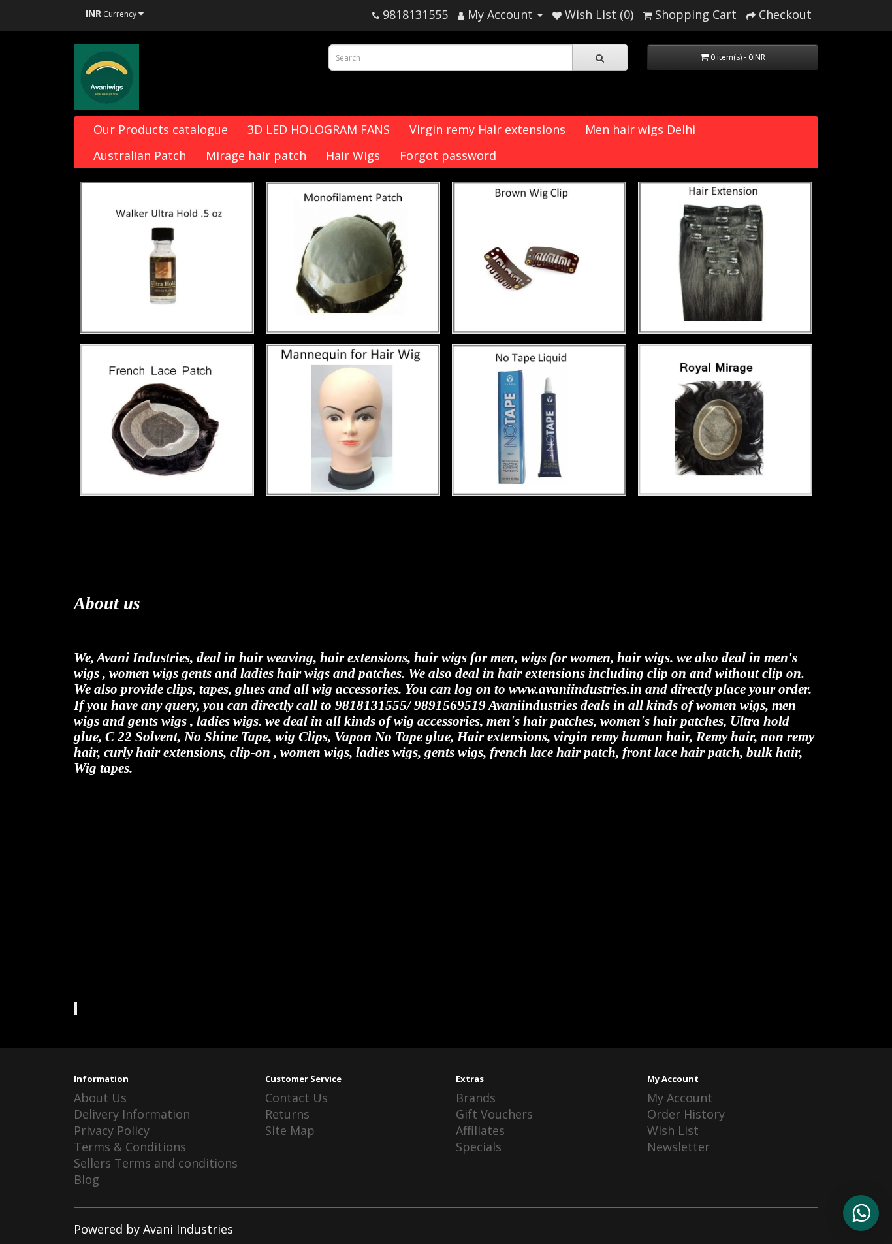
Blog (86, 1179)
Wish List (673, 1130)
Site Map (290, 1130)
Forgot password (448, 155)
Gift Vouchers (494, 1114)
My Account (679, 1098)
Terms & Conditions (130, 1147)
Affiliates (480, 1130)
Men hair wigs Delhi (640, 129)
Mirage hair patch (256, 155)
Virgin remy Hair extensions (487, 129)
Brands (476, 1098)
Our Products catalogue (160, 129)
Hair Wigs (353, 155)
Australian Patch (139, 155)
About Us (100, 1098)
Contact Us (296, 1098)
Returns (287, 1114)
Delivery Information (132, 1114)
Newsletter (678, 1147)
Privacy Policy (112, 1130)
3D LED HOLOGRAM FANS (318, 129)
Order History (686, 1114)
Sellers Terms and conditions (156, 1163)
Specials (479, 1147)
